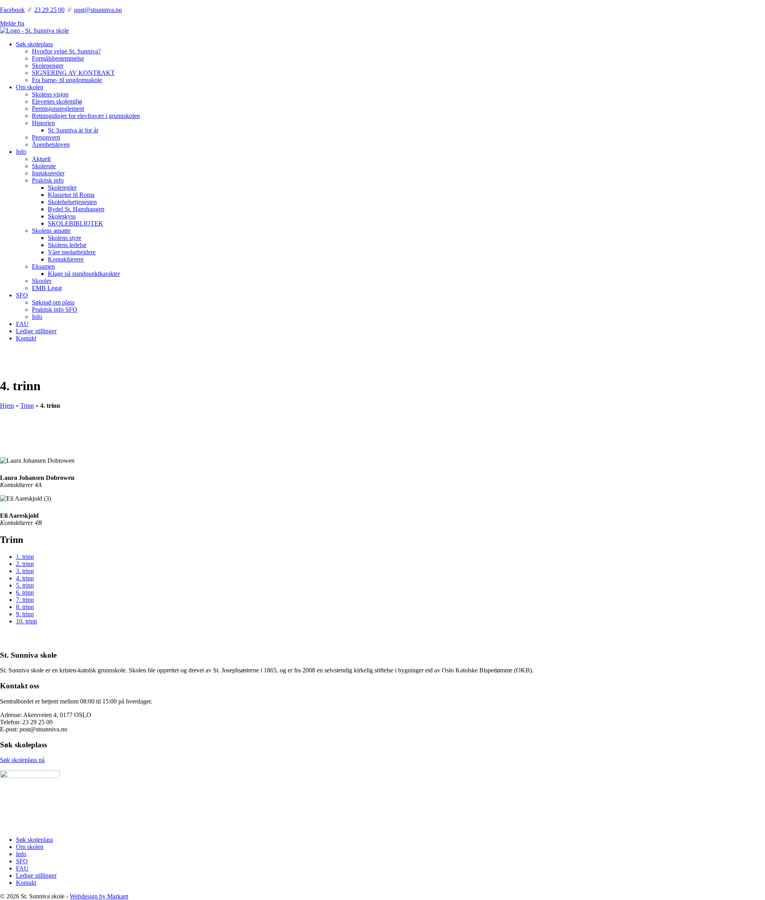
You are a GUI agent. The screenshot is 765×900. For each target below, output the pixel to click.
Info (21, 151)
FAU (22, 323)
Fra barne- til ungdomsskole (67, 80)
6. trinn (25, 592)
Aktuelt (41, 158)
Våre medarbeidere (72, 252)
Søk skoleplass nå (22, 760)
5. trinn (25, 585)
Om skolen (29, 87)
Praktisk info (48, 180)
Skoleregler (62, 187)
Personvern (46, 137)
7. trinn (25, 599)
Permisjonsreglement (58, 108)
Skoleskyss (62, 216)
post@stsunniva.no (98, 9)
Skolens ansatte (51, 230)
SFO (22, 295)
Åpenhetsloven (51, 144)
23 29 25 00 (49, 9)
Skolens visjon (50, 94)
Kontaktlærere (66, 259)
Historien (43, 123)
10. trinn (26, 621)
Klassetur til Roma (71, 194)
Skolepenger (47, 65)
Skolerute (44, 166)
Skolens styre (64, 237)
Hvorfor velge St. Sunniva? (66, 51)
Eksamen (43, 266)
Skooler (41, 280)
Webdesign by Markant (99, 896)
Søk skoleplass (34, 44)
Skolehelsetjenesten (72, 201)
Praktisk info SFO (54, 309)
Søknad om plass (53, 302)
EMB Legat (47, 288)
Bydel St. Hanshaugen (76, 209)
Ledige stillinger (36, 331)
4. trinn (25, 578)
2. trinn (25, 563)
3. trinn (25, 571)
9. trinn (25, 614)
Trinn (27, 405)
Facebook (12, 9)
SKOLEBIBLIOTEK (75, 223)
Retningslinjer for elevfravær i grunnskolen (86, 115)
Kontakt (26, 338)
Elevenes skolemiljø (57, 101)
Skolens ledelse (67, 245)
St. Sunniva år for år (73, 130)
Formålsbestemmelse (58, 58)
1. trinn (25, 556)
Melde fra (12, 23)
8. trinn (25, 606)
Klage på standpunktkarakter (84, 273)
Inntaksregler (48, 173)
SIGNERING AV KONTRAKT (73, 72)
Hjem (7, 405)
